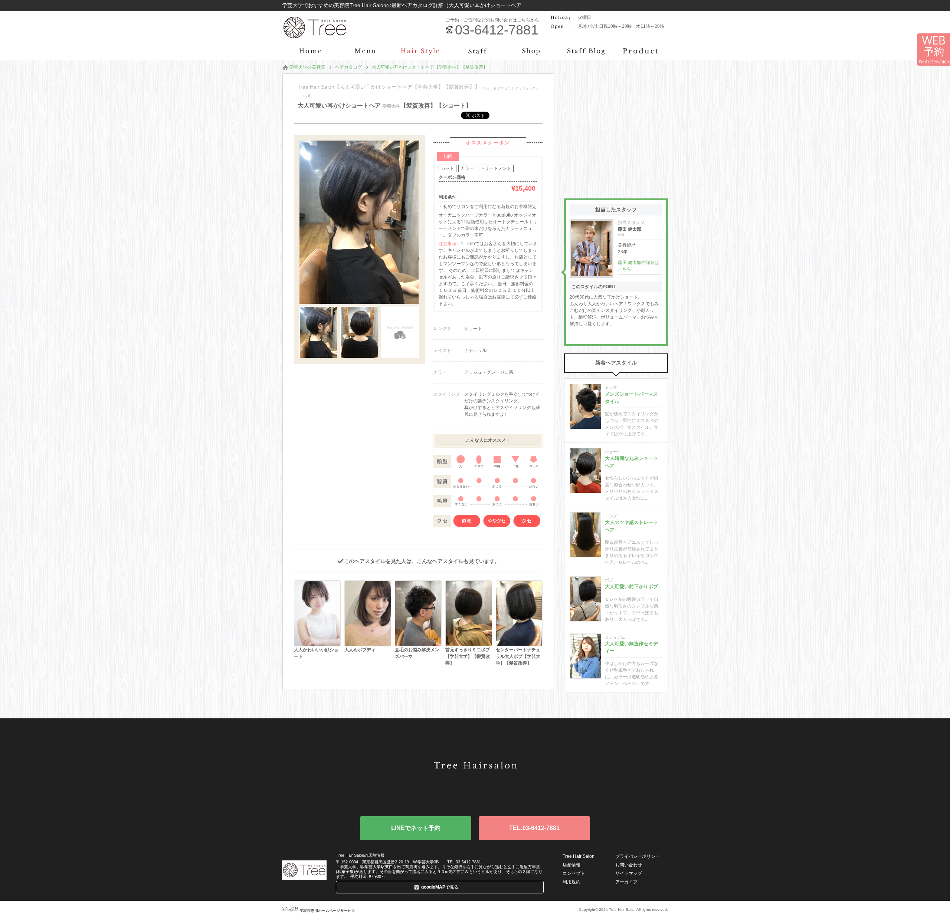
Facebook (475, 786)
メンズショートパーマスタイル (631, 397)
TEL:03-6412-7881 (534, 828)
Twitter (451, 786)
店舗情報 (571, 864)
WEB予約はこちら (415, 828)
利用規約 (571, 882)
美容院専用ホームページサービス (327, 911)
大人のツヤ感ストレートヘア (631, 526)
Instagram (498, 786)
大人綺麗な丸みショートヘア (631, 461)
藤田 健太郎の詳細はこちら (638, 266)
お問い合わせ (628, 864)
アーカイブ (626, 882)
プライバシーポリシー (637, 856)
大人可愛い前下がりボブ (631, 586)
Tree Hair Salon (578, 856)
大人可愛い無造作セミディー (631, 647)
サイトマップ (628, 873)
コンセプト (574, 873)
